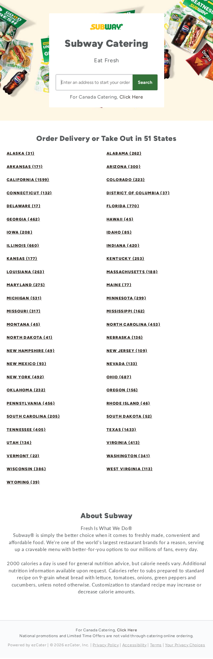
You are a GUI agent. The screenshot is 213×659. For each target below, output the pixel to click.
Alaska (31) (20, 153)
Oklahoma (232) (26, 390)
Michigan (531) (24, 298)
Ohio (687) (118, 377)
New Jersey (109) (126, 350)
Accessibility (134, 645)
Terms (156, 645)
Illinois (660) (23, 245)
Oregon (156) (122, 390)
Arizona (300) (123, 166)
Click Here (131, 97)
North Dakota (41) (30, 337)
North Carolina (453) (133, 324)
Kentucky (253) (125, 258)
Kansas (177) (22, 258)
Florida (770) (122, 206)
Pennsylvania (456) (31, 403)
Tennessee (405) (26, 429)
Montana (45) (23, 324)
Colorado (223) (125, 179)
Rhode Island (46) (128, 403)
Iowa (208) (19, 232)
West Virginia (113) (129, 469)
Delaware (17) (23, 206)
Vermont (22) (23, 456)
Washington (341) (128, 456)
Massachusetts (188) (132, 272)
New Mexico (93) (26, 363)
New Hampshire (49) (31, 350)
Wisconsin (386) (26, 469)
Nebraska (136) (124, 337)
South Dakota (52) (129, 416)
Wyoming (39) (23, 482)
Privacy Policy (106, 645)
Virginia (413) (123, 442)
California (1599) (28, 179)
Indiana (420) (123, 245)
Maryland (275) (26, 285)
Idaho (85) (119, 232)
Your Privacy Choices (185, 645)
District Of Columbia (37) (138, 193)
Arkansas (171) (25, 166)
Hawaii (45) (119, 219)
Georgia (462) (23, 219)
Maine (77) (118, 285)
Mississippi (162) (125, 311)
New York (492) (25, 377)
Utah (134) (19, 442)
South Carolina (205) (33, 416)
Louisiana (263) (25, 272)
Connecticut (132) (29, 193)
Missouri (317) (24, 311)
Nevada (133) (122, 363)
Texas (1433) (121, 429)
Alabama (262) (123, 153)
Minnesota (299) (126, 298)
